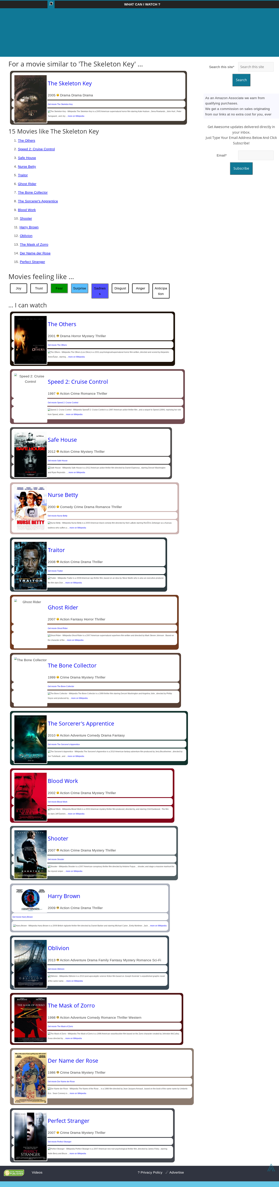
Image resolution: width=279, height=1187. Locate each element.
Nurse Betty (27, 166)
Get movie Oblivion (56, 969)
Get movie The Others (57, 345)
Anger (140, 288)
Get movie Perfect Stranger (59, 1142)
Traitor (23, 175)
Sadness (100, 291)
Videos (37, 1172)
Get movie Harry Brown (22, 917)
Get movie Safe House (57, 461)
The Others (26, 140)
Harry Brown (29, 227)
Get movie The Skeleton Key (60, 104)
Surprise (79, 288)
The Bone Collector (33, 192)
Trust (39, 288)
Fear (59, 288)
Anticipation (161, 291)
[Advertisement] (139, 32)
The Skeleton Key (70, 83)
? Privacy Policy (150, 1172)
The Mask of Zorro (34, 244)
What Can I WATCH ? (142, 4)
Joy (18, 288)
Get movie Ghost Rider (58, 628)
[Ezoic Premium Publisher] (14, 1175)
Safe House (27, 158)
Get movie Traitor (55, 571)
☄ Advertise (174, 1172)
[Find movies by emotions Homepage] (51, 4)
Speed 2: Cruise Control (36, 149)
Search (241, 80)
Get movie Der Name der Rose (61, 1081)
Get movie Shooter (56, 859)
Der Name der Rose (35, 253)
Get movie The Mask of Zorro (60, 1026)
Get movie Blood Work (57, 802)
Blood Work (27, 210)
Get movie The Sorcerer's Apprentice (64, 744)
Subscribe (241, 168)
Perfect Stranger (32, 262)
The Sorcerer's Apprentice (38, 201)
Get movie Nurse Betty (57, 516)
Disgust (120, 288)
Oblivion (26, 236)
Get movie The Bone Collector (61, 686)
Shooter (26, 218)
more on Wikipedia (76, 116)
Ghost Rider (27, 184)
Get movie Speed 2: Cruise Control (63, 402)
